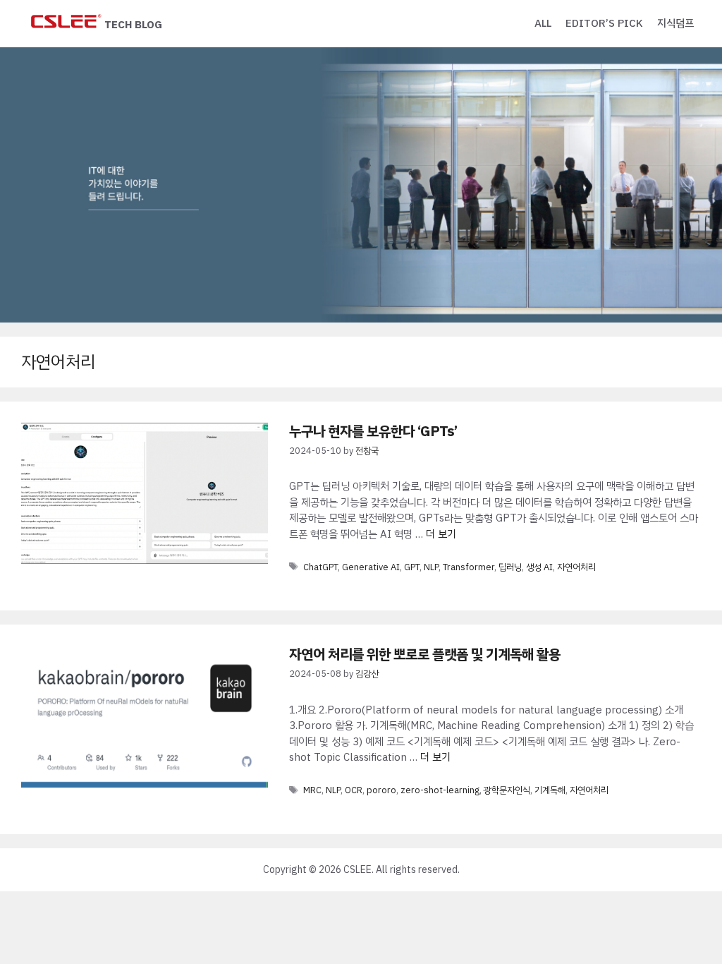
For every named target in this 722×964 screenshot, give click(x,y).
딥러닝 (510, 567)
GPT (412, 567)
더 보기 (441, 534)
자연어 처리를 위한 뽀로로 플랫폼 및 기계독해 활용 (425, 654)
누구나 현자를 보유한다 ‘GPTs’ (373, 431)
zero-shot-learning (439, 790)
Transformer (468, 567)
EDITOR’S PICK (604, 23)
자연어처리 (576, 567)
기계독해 (549, 790)
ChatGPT (320, 567)
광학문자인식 (507, 790)
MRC (312, 790)
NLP (431, 567)
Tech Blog (133, 24)
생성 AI (539, 567)
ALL (542, 23)
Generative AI (371, 567)
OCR (353, 790)
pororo (381, 790)
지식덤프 (675, 23)
